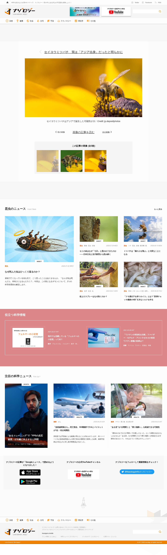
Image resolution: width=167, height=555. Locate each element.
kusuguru (45, 533)
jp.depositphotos (112, 121)
